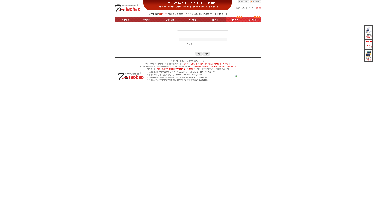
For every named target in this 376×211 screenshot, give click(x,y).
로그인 (238, 8)
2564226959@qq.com (194, 75)
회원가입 (244, 8)
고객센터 (258, 8)
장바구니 (251, 8)
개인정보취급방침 (191, 61)
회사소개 (174, 61)
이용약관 (181, 61)
